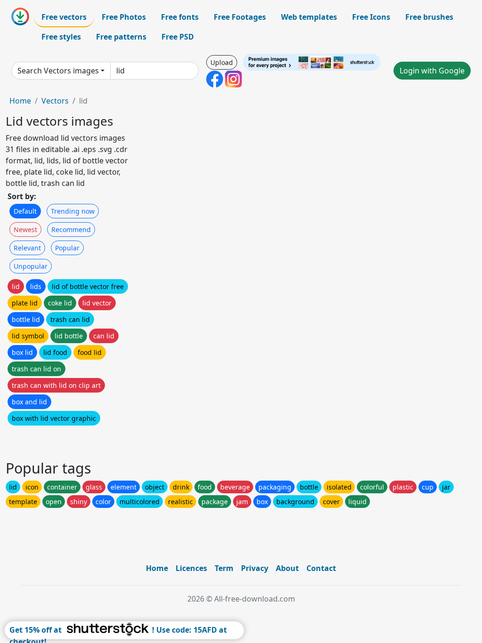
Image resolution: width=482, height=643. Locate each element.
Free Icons (371, 17)
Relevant (27, 247)
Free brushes (429, 17)
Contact (321, 568)
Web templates (309, 17)
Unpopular (31, 266)
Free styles (61, 37)
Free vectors (64, 17)
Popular (67, 247)
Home (20, 101)
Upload (221, 62)
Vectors (55, 101)
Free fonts (180, 17)
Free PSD (177, 37)
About (287, 568)
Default (25, 211)
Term (224, 568)
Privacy (254, 568)
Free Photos (124, 17)
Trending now (73, 211)
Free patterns (121, 37)
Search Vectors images (58, 70)
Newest (25, 229)
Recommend (71, 229)
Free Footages (240, 17)
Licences (191, 568)
